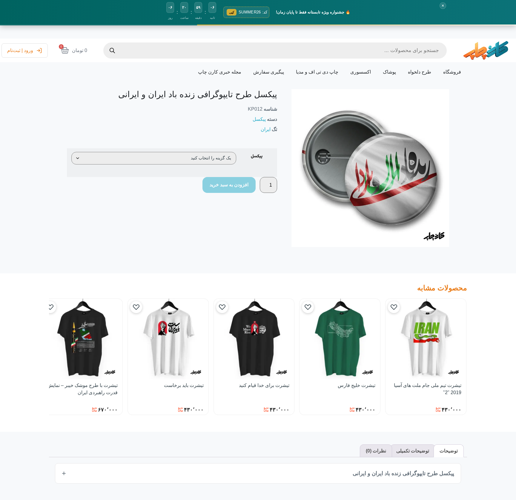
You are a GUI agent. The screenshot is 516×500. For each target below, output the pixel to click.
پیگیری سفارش (268, 71)
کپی (231, 12)
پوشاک (389, 71)
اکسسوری (360, 71)
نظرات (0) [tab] (376, 450)
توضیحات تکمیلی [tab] (412, 450)
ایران (266, 129)
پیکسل (259, 119)
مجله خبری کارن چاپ (219, 71)
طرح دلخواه (419, 71)
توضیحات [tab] (449, 450)
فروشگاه (452, 71)
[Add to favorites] (394, 307)
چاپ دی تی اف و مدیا (317, 71)
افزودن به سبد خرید (229, 184)
